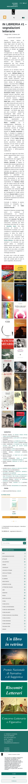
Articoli (15, 5)
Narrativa (13, 592)
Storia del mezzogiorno (13, 609)
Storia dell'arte (13, 612)
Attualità (13, 559)
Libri (19, 34)
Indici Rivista (13, 581)
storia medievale (13, 620)
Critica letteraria (13, 573)
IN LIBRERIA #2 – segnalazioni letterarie (11, 531)
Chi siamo (15, 3)
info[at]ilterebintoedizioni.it (11, 743)
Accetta (14, 773)
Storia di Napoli (13, 618)
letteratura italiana (13, 587)
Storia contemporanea (13, 606)
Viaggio (13, 629)
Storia (13, 601)
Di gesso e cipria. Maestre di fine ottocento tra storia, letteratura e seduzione (15, 476)
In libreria (14, 34)
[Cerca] (24, 543)
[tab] (11, 521)
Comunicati (13, 567)
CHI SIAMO (6, 748)
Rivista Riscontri (13, 598)
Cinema (13, 564)
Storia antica (13, 604)
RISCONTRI (6, 751)
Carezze (19, 491)
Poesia (13, 595)
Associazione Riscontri (13, 556)
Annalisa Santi (11, 226)
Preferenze (14, 781)
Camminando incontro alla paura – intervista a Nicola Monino (14, 527)
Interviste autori (13, 584)
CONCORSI (6, 749)
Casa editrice (13, 561)
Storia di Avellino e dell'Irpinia (13, 615)
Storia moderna (13, 623)
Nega (14, 777)
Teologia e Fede (13, 626)
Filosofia (13, 575)
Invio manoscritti (12, 6)
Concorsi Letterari (13, 570)
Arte (13, 553)
